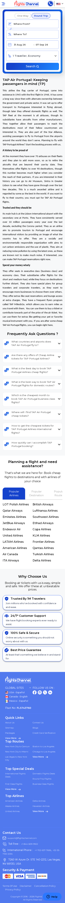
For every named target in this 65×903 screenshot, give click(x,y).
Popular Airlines (14, 493)
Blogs (35, 727)
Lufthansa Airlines (45, 510)
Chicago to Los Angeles (44, 751)
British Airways (43, 504)
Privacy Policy (13, 889)
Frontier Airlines (44, 541)
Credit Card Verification (44, 733)
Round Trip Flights (42, 778)
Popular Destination (36, 493)
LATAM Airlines (13, 541)
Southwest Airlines (46, 517)
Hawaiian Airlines (41, 806)
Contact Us (38, 722)
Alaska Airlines (12, 806)
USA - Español (17, 692)
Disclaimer (26, 885)
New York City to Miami (16, 751)
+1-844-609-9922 (29, 844)
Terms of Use (10, 885)
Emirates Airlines (14, 517)
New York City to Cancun (17, 746)
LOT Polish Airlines (16, 504)
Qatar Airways (13, 510)
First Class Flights (13, 784)
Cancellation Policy (45, 885)
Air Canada (10, 554)
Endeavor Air (12, 529)
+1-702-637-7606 (42, 850)
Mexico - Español (18, 701)
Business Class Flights (43, 784)
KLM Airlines (41, 535)
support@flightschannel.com (22, 838)
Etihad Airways (43, 523)
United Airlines (13, 535)
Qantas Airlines (43, 548)
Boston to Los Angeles (43, 746)
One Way (22, 15)
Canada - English (18, 696)
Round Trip (41, 15)
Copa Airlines (42, 529)
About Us (9, 722)
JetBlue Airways (14, 523)
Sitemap (9, 727)
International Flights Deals (15, 775)
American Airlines (15, 548)
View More (11, 738)
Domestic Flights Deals (44, 773)
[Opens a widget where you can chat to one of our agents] (52, 897)
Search (31, 66)
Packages (10, 733)
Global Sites (14, 687)
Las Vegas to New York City (16, 758)
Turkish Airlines (43, 554)
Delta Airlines (42, 560)
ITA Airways (11, 560)
